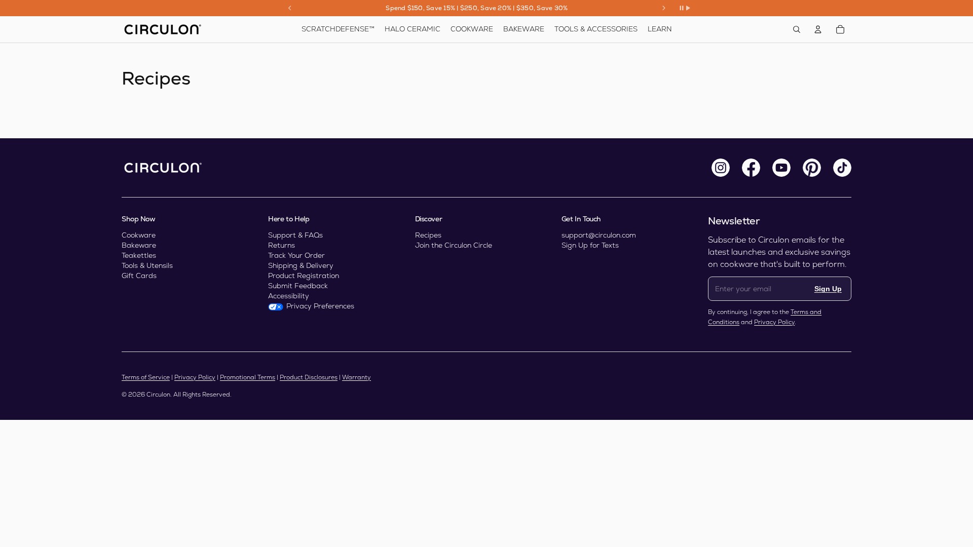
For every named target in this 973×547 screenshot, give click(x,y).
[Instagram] (721, 168)
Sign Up (828, 289)
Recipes (428, 235)
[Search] (796, 29)
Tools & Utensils (147, 265)
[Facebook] (751, 168)
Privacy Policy (774, 322)
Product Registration (303, 275)
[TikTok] (842, 168)
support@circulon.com (599, 235)
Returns (281, 245)
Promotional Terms (247, 377)
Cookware (139, 235)
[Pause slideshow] (685, 8)
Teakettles (139, 255)
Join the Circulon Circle (453, 245)
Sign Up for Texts (590, 245)
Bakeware (139, 245)
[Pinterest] (812, 168)
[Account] (818, 29)
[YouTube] (781, 168)
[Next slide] (663, 8)
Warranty (356, 377)
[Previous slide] (289, 8)
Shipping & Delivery (300, 265)
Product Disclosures (309, 377)
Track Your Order (296, 255)
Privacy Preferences (320, 305)
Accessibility (288, 295)
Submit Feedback (298, 285)
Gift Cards (139, 275)
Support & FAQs (295, 235)
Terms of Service (146, 377)
